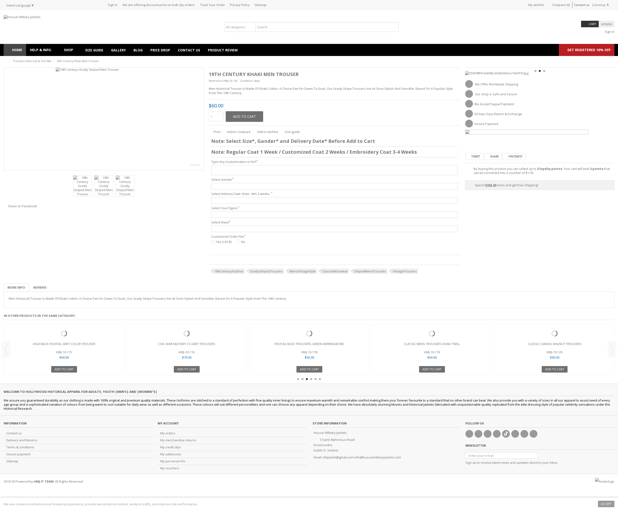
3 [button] (544, 71)
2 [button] (540, 71)
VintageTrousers (405, 271)
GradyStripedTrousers (266, 271)
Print (216, 132)
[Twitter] (478, 434)
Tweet (475, 156)
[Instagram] (524, 434)
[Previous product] (612, 60)
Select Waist (220, 222)
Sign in (113, 5)
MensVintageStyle (302, 271)
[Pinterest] (515, 434)
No (243, 242)
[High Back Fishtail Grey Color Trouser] (64, 333)
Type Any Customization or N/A (234, 162)
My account (168, 423)
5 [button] (315, 379)
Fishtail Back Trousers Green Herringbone (309, 344)
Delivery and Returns (21, 440)
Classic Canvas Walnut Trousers (555, 344)
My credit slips (170, 447)
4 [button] (311, 379)
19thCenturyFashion (229, 271)
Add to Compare (239, 132)
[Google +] (488, 434)
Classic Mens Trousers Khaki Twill (432, 344)
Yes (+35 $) (224, 242)
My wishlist (535, 5)
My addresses (170, 454)
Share (494, 156)
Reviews (40, 287)
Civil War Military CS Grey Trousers (186, 344)
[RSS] (533, 434)
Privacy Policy (240, 5)
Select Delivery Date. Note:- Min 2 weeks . (241, 194)
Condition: (246, 81)
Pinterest (515, 156)
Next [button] (201, 119)
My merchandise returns (178, 440)
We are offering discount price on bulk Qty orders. (158, 5)
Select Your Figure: (225, 208)
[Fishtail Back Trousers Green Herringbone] (309, 333)
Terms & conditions (20, 447)
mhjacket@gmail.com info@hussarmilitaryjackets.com (362, 457)
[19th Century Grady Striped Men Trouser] (104, 119)
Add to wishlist (267, 132)
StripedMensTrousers (370, 271)
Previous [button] (6, 119)
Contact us (582, 5)
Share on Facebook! (22, 206)
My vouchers (169, 468)
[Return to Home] (5, 61)
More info (16, 287)
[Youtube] (497, 434)
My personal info (172, 461)
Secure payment (18, 454)
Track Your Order (212, 5)
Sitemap (260, 5)
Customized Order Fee (228, 237)
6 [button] (320, 379)
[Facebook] (469, 434)
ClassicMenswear (335, 271)
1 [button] (535, 71)
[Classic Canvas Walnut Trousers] (554, 333)
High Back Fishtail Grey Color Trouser (64, 344)
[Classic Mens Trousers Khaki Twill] (432, 333)
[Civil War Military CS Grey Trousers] (186, 333)
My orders (167, 433)
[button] (70, 50)
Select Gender (222, 180)
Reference (216, 81)
